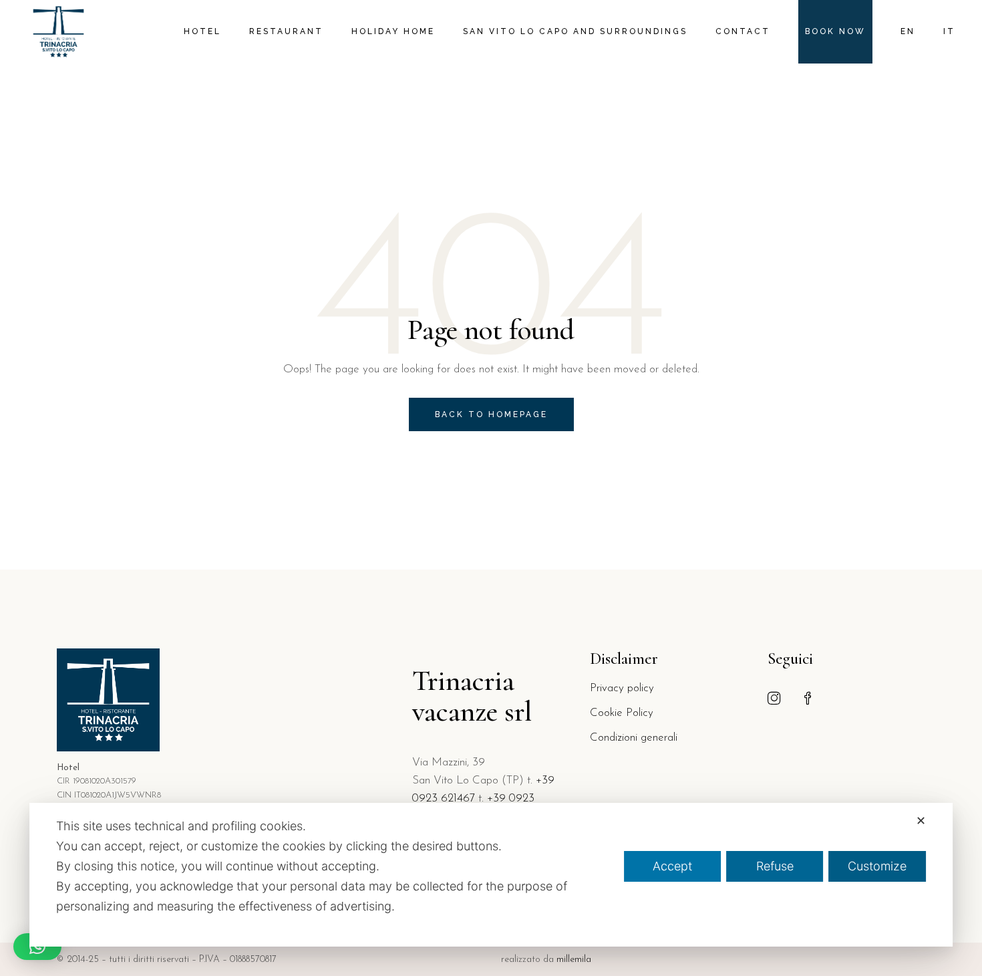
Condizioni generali (633, 737)
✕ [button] (921, 821)
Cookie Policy (621, 713)
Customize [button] (877, 866)
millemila (573, 960)
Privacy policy (622, 688)
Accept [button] (672, 866)
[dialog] (491, 875)
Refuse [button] (775, 866)
